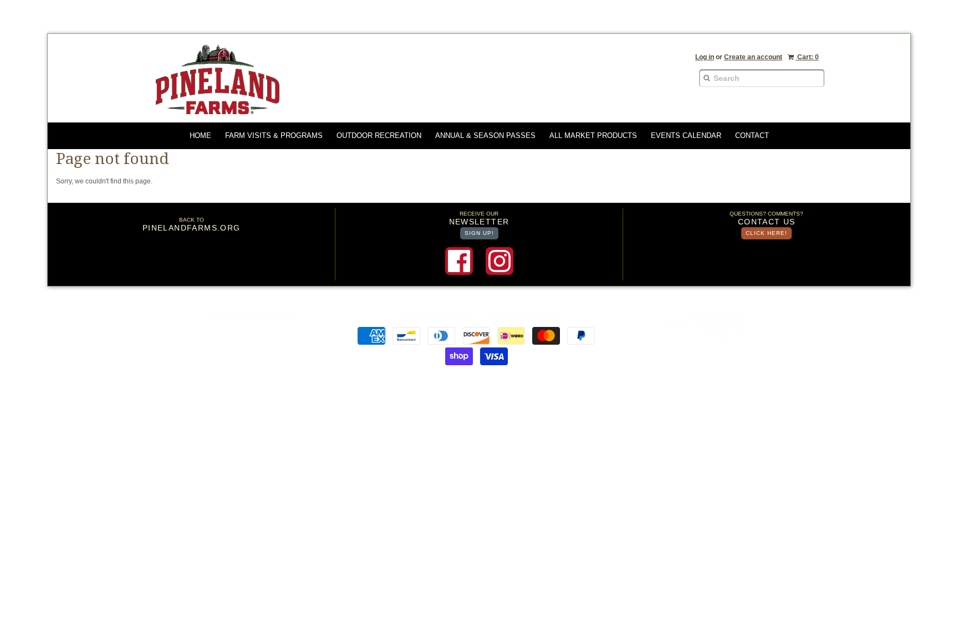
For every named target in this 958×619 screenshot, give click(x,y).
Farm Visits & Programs (274, 135)
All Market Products (593, 135)
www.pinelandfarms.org (523, 316)
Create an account (753, 57)
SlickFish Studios (272, 316)
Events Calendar (686, 135)
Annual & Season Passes (485, 135)
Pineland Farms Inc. (453, 316)
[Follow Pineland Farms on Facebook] (459, 261)
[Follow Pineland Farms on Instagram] (499, 261)
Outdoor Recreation (379, 135)
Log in (704, 57)
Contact (752, 135)
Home (200, 135)
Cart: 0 (807, 57)
